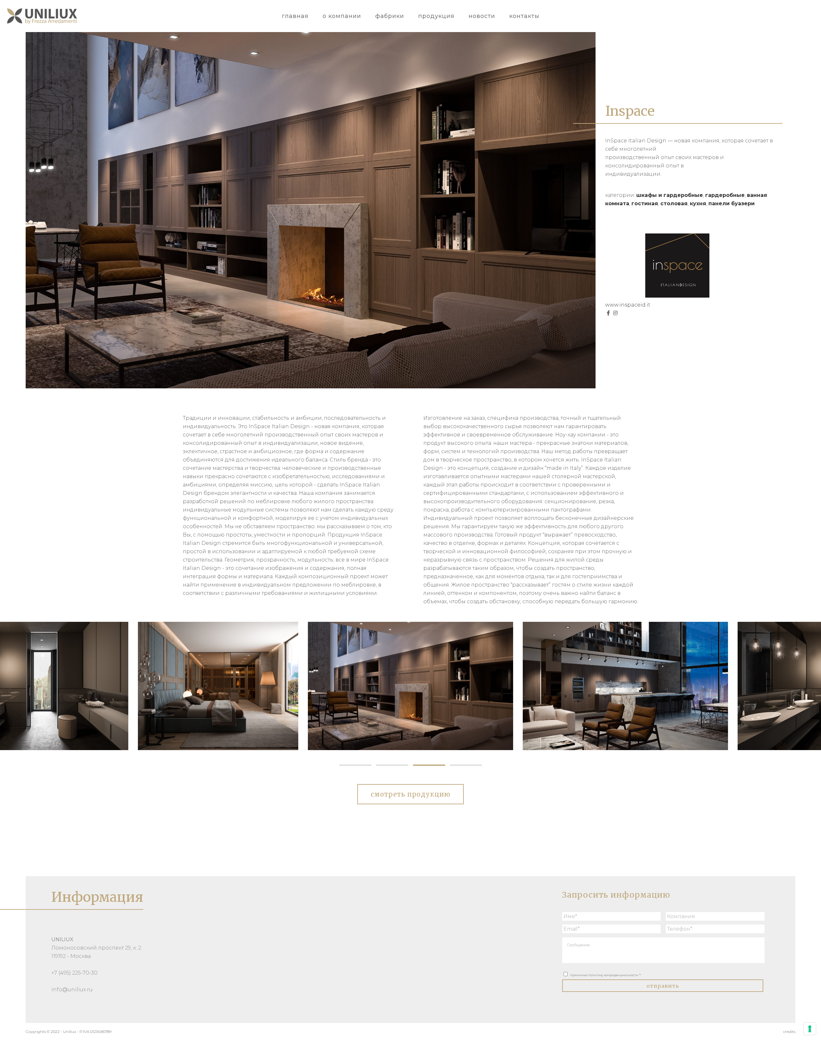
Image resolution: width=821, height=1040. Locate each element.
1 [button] (355, 765)
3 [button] (429, 765)
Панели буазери (731, 203)
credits (789, 1031)
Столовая (674, 203)
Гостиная (644, 203)
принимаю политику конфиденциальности (605, 975)
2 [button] (392, 765)
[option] (195, 686)
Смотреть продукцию (410, 794)
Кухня (698, 203)
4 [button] (466, 765)
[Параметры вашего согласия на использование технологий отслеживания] (810, 1029)
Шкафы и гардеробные (669, 195)
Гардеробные (725, 195)
